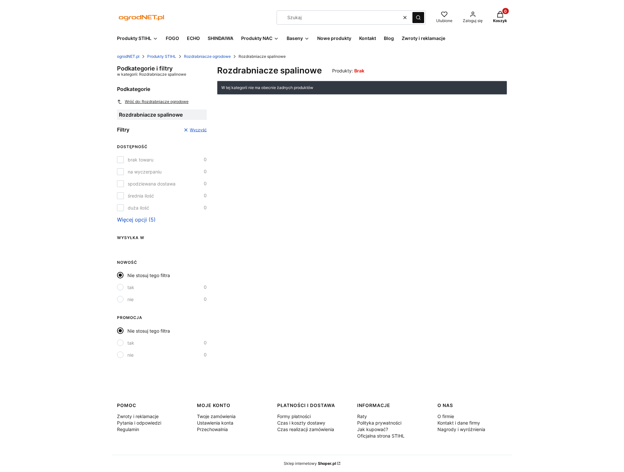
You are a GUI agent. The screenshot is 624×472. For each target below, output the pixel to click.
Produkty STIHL (161, 56)
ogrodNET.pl (128, 56)
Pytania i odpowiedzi (139, 423)
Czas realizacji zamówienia (305, 429)
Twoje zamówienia (216, 416)
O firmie (445, 416)
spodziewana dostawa (152, 183)
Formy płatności (294, 416)
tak (130, 287)
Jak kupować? (372, 429)
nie (130, 299)
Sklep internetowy (310, 463)
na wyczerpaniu (145, 171)
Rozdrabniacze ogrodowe (207, 56)
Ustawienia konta (215, 423)
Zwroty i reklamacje (138, 416)
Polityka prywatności (379, 423)
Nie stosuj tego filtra (148, 275)
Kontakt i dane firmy (458, 423)
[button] (418, 17)
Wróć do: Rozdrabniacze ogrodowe (156, 101)
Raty (362, 416)
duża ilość (138, 207)
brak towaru (140, 159)
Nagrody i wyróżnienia (461, 429)
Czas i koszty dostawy (301, 423)
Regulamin (128, 429)
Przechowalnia (212, 429)
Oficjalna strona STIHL (381, 436)
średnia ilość (141, 195)
